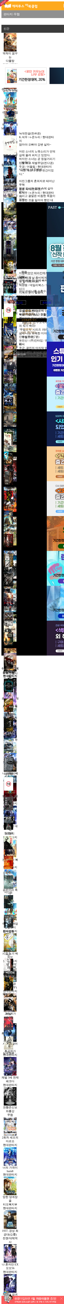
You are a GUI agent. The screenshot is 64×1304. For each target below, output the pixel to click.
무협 (24, 272)
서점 (24, 22)
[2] (10, 131)
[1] (10, 101)
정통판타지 (24, 277)
